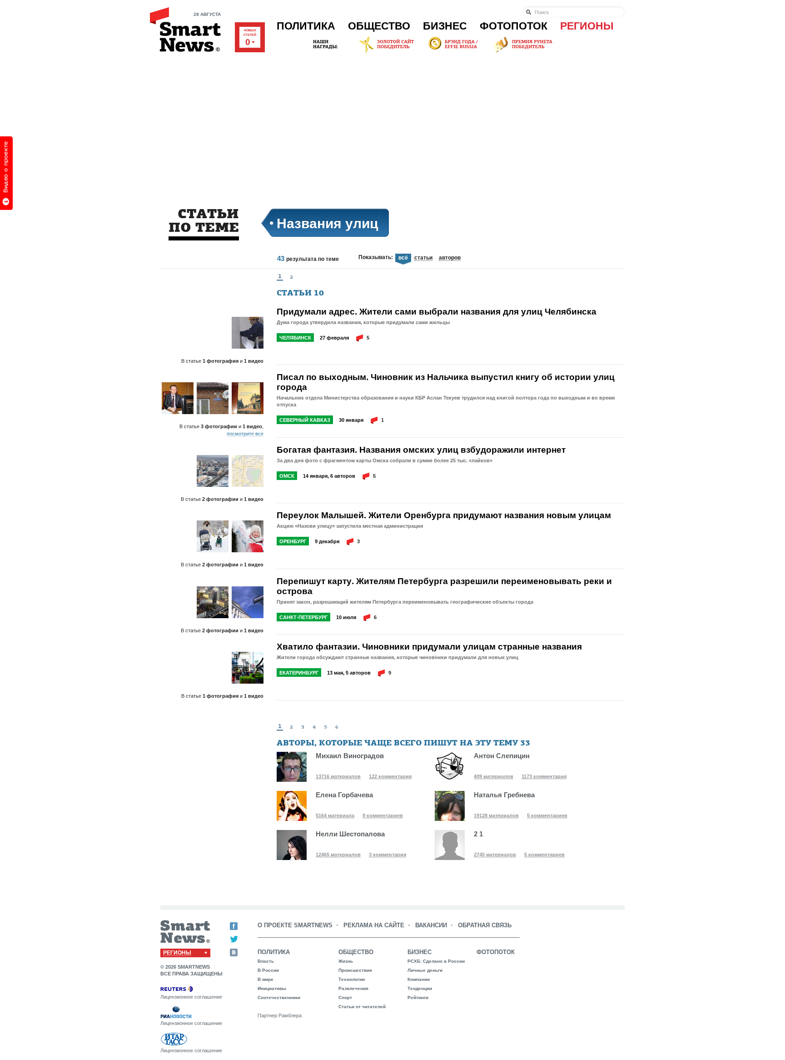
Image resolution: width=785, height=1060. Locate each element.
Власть (266, 961)
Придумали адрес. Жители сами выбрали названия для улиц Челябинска (436, 311)
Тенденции (419, 988)
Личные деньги (424, 970)
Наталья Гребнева (504, 795)
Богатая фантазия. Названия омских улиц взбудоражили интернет (421, 450)
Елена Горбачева (344, 795)
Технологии (351, 979)
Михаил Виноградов (350, 756)
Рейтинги (417, 997)
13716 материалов (338, 776)
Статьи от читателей (362, 1006)
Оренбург (292, 541)
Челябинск (295, 337)
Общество (379, 26)
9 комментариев (383, 815)
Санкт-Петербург (303, 617)
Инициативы (272, 988)
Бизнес (445, 26)
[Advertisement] (392, 122)
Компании (418, 979)
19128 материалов (496, 815)
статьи (423, 258)
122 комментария (390, 776)
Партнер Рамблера (280, 1015)
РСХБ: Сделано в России (436, 961)
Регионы (587, 26)
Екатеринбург (298, 672)
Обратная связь (485, 925)
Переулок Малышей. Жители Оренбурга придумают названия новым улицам (444, 515)
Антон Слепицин (502, 756)
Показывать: (375, 257)
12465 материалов (338, 854)
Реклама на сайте (373, 925)
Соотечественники (279, 997)
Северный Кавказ (304, 420)
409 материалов (493, 776)
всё (403, 257)
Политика (306, 26)
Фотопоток (513, 26)
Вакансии (431, 925)
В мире (265, 979)
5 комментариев (547, 815)
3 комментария (387, 854)
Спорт (345, 997)
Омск (286, 476)
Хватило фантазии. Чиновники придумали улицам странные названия (429, 646)
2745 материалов (495, 854)
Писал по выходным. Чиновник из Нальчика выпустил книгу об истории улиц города (446, 382)
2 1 (478, 834)
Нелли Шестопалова (350, 834)
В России (268, 970)
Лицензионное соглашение (191, 997)
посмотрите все (245, 433)
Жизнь (345, 961)
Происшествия (355, 970)
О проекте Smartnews (295, 925)
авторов (450, 258)
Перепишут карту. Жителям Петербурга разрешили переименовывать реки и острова (444, 586)
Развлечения (353, 988)
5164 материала (335, 815)
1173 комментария (544, 776)
